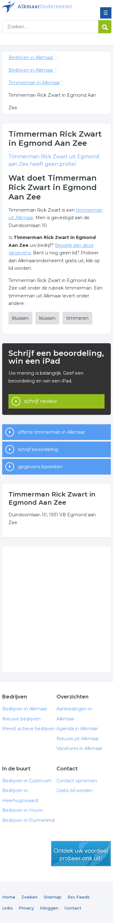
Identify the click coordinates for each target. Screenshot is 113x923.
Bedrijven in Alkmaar (47, 7)
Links (7, 907)
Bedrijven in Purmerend (28, 820)
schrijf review (40, 401)
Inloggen (49, 907)
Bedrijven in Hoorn (22, 810)
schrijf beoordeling (38, 449)
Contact (72, 907)
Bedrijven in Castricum (26, 781)
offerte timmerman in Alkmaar (51, 432)
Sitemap (53, 896)
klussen (20, 318)
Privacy (26, 907)
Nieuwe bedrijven (21, 719)
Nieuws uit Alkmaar (77, 738)
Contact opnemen (76, 781)
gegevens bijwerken (40, 467)
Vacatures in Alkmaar (79, 748)
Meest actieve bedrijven (28, 728)
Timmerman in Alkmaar (34, 82)
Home (8, 896)
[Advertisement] (56, 609)
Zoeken (29, 896)
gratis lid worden (81, 853)
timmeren (77, 318)
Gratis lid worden (74, 790)
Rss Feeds (78, 896)
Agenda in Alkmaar (77, 728)
